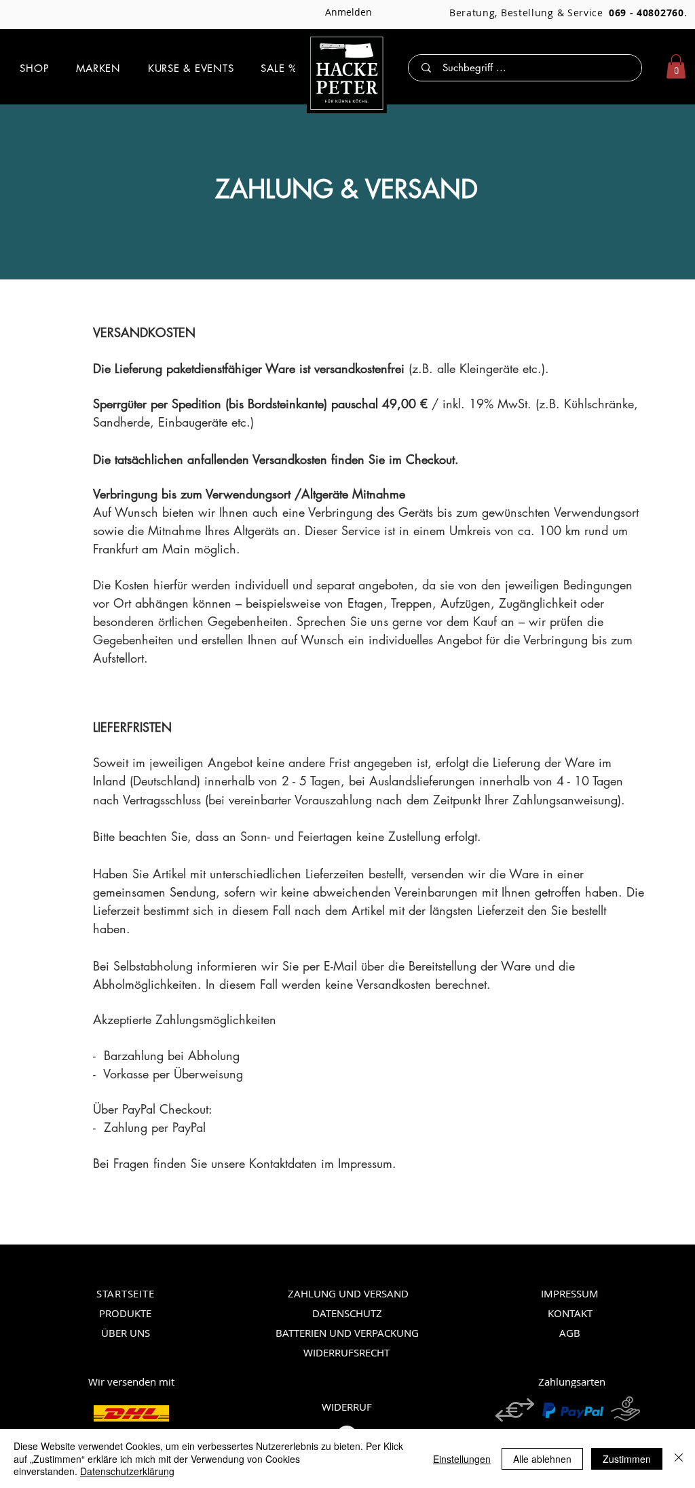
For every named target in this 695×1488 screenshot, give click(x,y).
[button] (34, 68)
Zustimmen (627, 1459)
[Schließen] (679, 1458)
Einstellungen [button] (462, 1459)
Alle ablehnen (542, 1459)
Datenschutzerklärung (127, 1471)
